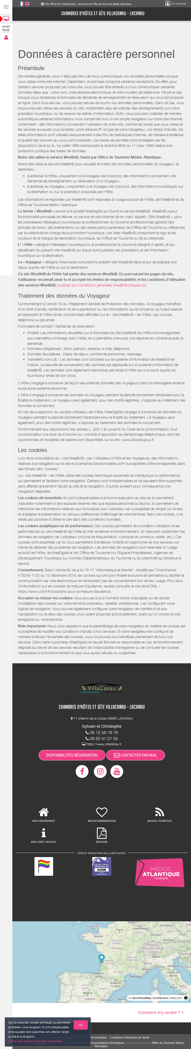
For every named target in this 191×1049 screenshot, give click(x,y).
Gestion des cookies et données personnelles (35, 1041)
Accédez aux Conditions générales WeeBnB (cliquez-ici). (102, 285)
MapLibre (176, 998)
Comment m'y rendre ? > (161, 1012)
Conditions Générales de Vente (129, 1037)
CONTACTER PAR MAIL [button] (138, 755)
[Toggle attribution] (186, 998)
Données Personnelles (92, 1037)
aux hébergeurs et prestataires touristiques (97, 1043)
